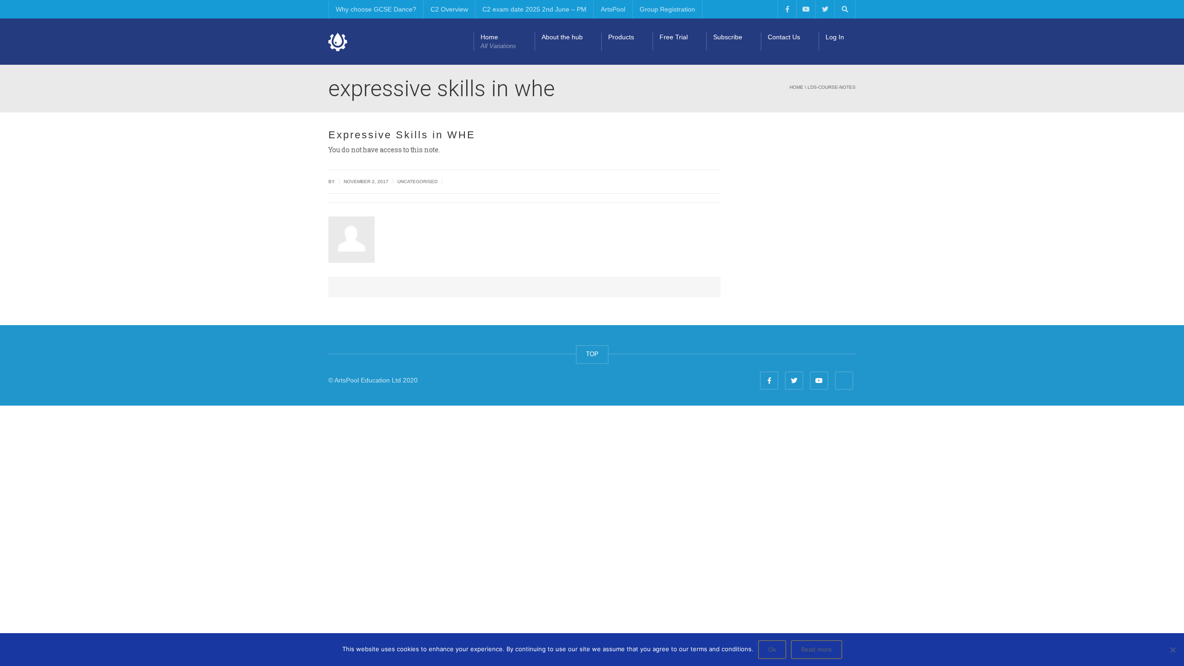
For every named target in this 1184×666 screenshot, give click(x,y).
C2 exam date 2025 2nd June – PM (534, 9)
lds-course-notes (832, 87)
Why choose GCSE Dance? (376, 9)
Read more (816, 649)
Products (621, 37)
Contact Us (784, 37)
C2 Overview (449, 9)
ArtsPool (613, 9)
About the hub (562, 37)
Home (498, 41)
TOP (592, 354)
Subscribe (727, 37)
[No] (1172, 649)
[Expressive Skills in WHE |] (338, 41)
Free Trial (674, 37)
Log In (835, 37)
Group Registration (667, 9)
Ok (772, 649)
